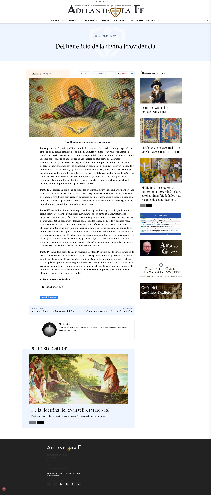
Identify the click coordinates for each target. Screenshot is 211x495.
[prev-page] (32, 422)
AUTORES (50, 462)
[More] (132, 73)
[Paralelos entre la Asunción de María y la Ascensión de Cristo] (161, 130)
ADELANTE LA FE (57, 21)
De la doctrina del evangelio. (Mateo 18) (70, 410)
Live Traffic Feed (160, 215)
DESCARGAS (51, 457)
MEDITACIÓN (109, 35)
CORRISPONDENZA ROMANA (142, 21)
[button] (208, 21)
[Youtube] (114, 1)
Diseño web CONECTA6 (55, 480)
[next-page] (40, 422)
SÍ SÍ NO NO (105, 21)
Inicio (98, 35)
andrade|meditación (49, 297)
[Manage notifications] (4, 489)
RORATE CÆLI (74, 21)
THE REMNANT (90, 21)
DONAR (49, 464)
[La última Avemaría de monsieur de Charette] (161, 90)
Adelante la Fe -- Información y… (150, 220)
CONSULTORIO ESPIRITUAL (57, 455)
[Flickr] (100, 1)
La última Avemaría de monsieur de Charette (155, 109)
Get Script (153, 234)
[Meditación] (49, 329)
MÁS (159, 21)
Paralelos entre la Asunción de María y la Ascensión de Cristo (160, 149)
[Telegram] (107, 1)
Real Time (159, 234)
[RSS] (103, 1)
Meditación (36, 74)
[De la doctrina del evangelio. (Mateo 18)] (78, 379)
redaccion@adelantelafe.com (57, 469)
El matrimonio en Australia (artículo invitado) (109, 311)
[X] (111, 1)
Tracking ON (166, 234)
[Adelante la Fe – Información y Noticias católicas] (105, 11)
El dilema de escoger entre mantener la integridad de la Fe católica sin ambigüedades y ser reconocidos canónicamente (161, 193)
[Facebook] (96, 1)
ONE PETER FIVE (120, 21)
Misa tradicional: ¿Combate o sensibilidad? (54, 311)
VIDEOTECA (51, 459)
